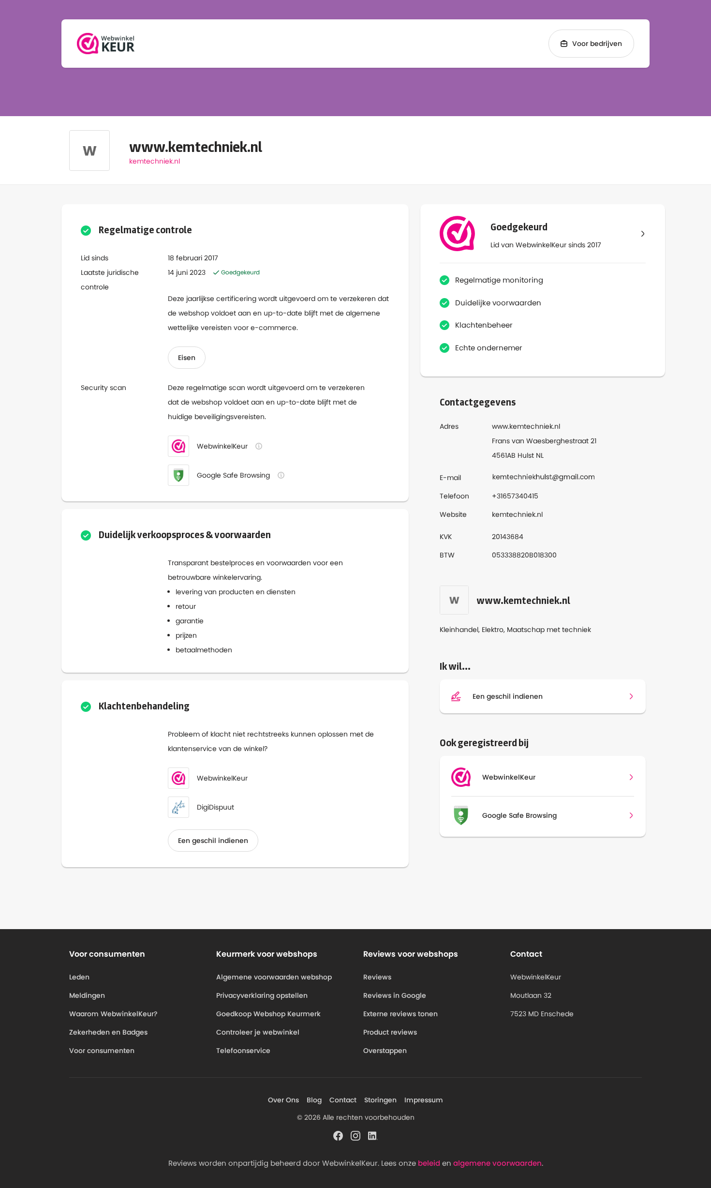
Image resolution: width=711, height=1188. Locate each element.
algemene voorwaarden (497, 1163)
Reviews (377, 977)
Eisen (186, 357)
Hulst (526, 455)
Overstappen (385, 1050)
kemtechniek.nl (154, 161)
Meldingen (87, 995)
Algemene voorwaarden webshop (274, 977)
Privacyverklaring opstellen (262, 995)
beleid (429, 1163)
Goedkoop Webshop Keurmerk (268, 1014)
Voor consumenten (101, 1050)
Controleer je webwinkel (257, 1032)
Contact (342, 1100)
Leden (79, 977)
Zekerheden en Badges (108, 1032)
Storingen (380, 1100)
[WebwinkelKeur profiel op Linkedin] (373, 1135)
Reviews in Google (394, 995)
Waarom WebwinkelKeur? (113, 1014)
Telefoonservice (243, 1050)
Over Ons (283, 1100)
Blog (314, 1100)
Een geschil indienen (213, 840)
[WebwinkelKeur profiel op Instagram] (355, 1135)
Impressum (423, 1100)
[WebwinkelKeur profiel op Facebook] (338, 1135)
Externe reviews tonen (400, 1014)
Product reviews (390, 1032)
